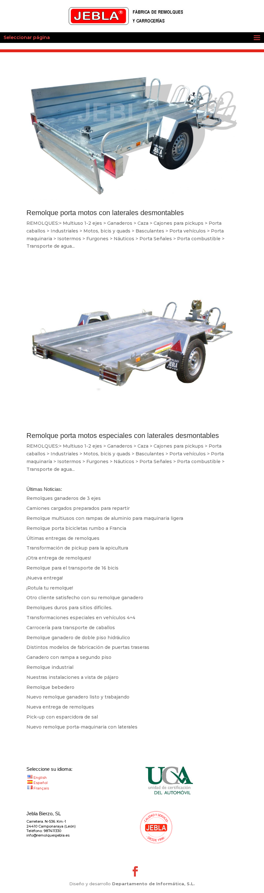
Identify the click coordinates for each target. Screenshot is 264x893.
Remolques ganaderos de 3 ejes (63, 498)
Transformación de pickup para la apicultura (77, 548)
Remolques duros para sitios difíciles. (69, 607)
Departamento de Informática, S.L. (153, 883)
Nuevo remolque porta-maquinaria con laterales (81, 727)
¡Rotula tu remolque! (49, 588)
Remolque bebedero (50, 687)
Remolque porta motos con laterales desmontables (105, 213)
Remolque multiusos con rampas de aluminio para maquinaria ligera (104, 518)
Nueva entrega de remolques (60, 707)
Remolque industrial (49, 667)
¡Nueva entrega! (44, 578)
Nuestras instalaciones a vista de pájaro (72, 677)
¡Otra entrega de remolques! (58, 558)
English (40, 777)
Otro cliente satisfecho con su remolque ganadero (84, 597)
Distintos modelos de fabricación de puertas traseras (87, 647)
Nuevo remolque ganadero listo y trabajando (77, 697)
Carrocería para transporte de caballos (70, 627)
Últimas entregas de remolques (62, 538)
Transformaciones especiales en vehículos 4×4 (80, 617)
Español (40, 782)
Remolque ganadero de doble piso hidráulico (78, 637)
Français (41, 788)
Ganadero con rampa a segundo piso (68, 657)
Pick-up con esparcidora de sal (62, 717)
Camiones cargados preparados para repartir (78, 508)
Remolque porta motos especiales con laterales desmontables (122, 436)
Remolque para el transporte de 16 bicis (72, 568)
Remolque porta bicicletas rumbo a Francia (76, 528)
